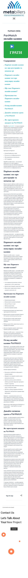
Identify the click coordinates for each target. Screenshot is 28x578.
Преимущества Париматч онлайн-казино (12, 98)
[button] (14, 18)
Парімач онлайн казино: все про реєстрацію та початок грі (14, 68)
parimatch (11, 126)
